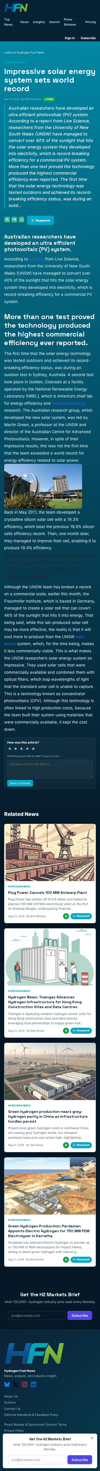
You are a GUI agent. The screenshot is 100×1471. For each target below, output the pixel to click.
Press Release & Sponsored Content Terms (35, 1424)
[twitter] (16, 1384)
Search (54, 22)
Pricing (90, 22)
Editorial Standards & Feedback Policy (31, 1415)
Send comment (20, 783)
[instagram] (24, 1384)
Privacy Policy (14, 1430)
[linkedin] (33, 1384)
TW (14, 219)
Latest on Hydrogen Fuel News (24, 52)
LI (21, 219)
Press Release (70, 21)
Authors (10, 1402)
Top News (8, 21)
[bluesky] (7, 1384)
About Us (11, 1396)
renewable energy (69, 403)
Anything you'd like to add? (33, 756)
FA (7, 219)
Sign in (70, 38)
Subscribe (88, 38)
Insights (39, 22)
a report (36, 259)
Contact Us (12, 1408)
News (24, 22)
